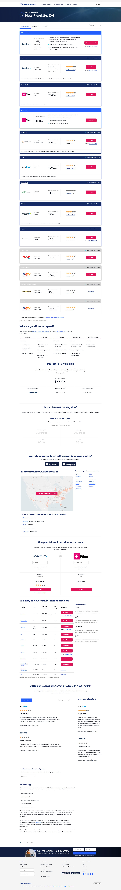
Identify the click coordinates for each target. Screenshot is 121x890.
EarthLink (24, 132)
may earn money (24, 0)
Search (98, 4)
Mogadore (91, 481)
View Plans (89, 67)
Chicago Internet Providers (45, 866)
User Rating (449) (70, 214)
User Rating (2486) (70, 168)
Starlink (23, 229)
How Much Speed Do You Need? (68, 866)
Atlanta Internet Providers (45, 876)
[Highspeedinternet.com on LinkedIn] (92, 874)
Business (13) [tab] (35, 26)
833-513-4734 (93, 46)
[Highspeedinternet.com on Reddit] (90, 874)
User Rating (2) (69, 259)
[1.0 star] (21, 710)
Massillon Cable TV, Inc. (28, 267)
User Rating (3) (69, 276)
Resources (68, 4)
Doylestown (79, 481)
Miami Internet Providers (45, 873)
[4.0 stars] (27, 710)
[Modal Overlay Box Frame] (60, 852)
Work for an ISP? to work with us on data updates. (33, 320)
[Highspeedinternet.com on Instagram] (88, 874)
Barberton (78, 476)
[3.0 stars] (25, 710)
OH (24, 842)
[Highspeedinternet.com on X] (85, 874)
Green (77, 479)
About (84, 864)
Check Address (89, 43)
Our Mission (85, 866)
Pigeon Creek (92, 483)
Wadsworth (78, 488)
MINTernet (24, 182)
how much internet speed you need (41, 331)
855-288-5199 (93, 240)
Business (75, 4)
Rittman (91, 476)
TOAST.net (24, 250)
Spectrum (24, 58)
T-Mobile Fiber (25, 85)
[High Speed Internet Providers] (28, 4)
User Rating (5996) (70, 69)
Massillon (91, 486)
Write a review (26, 700)
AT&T (23, 157)
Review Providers (58, 4)
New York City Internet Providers (46, 871)
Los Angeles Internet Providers (46, 864)
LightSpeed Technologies (28, 284)
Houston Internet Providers (45, 869)
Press (83, 871)
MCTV (23, 301)
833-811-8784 (93, 143)
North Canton (92, 479)
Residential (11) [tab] (25, 26)
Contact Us (85, 869)
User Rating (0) (69, 193)
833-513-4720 (93, 70)
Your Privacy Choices (70, 886)
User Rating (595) (70, 95)
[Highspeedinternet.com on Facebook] (83, 874)
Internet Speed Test (65, 864)
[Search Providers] (33, 870)
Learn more (91, 291)
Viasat (23, 204)
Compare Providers (47, 4)
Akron (90, 474)
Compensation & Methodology (48, 886)
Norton (77, 483)
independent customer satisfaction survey (54, 317)
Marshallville (78, 486)
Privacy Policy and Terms (59, 886)
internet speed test (61, 331)
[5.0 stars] (29, 710)
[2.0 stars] (23, 710)
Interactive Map (47, 493)
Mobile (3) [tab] (44, 26)
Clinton (77, 474)
